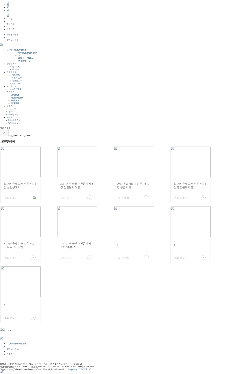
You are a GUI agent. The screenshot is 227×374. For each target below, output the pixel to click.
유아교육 (16, 75)
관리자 (10, 354)
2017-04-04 (10, 198)
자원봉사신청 (13, 34)
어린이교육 (17, 78)
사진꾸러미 (12, 86)
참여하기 (11, 92)
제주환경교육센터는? (27, 53)
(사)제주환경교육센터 (16, 50)
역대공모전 (13, 114)
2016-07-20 (123, 258)
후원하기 (15, 103)
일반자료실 (13, 123)
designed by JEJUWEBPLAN (80, 369)
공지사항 (16, 66)
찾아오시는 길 (24, 61)
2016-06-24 (180, 258)
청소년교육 (17, 80)
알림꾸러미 (12, 64)
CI (19, 55)
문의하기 (15, 100)
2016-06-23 (10, 318)
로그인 (10, 18)
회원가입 (11, 24)
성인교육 (16, 83)
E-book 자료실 (14, 120)
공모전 (10, 106)
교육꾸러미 (12, 72)
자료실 (10, 117)
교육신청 (11, 29)
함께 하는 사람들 (25, 58)
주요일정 (16, 69)
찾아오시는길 (13, 40)
